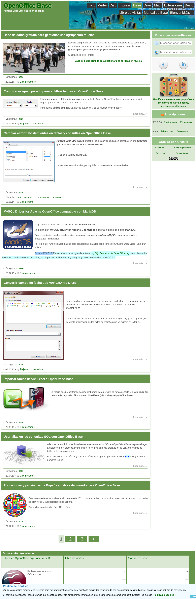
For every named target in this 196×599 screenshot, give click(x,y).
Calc (112, 5)
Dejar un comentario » (31, 123)
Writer (102, 5)
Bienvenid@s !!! (181, 12)
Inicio (91, 5)
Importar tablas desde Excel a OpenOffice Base (38, 379)
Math (158, 5)
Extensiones (173, 5)
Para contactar (182, 153)
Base (137, 5)
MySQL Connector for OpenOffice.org (110, 253)
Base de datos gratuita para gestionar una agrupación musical (108, 61)
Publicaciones (170, 122)
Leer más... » (140, 114)
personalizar (44, 197)
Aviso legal (160, 153)
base (21, 77)
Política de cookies (164, 595)
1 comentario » (27, 202)
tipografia (57, 197)
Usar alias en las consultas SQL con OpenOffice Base (43, 436)
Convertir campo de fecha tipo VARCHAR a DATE (40, 283)
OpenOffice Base (27, 5)
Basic (189, 5)
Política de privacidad (182, 148)
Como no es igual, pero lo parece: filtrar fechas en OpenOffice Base (53, 91)
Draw (148, 5)
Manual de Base (156, 12)
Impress (125, 5)
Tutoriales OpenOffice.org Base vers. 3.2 (27, 558)
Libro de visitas (130, 12)
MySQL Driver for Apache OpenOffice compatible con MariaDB (50, 211)
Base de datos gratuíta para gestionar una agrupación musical (49, 35)
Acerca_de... (160, 148)
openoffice (29, 197)
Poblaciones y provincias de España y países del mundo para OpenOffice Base (62, 485)
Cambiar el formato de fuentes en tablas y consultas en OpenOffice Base (57, 133)
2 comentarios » (28, 82)
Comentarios (186, 122)
